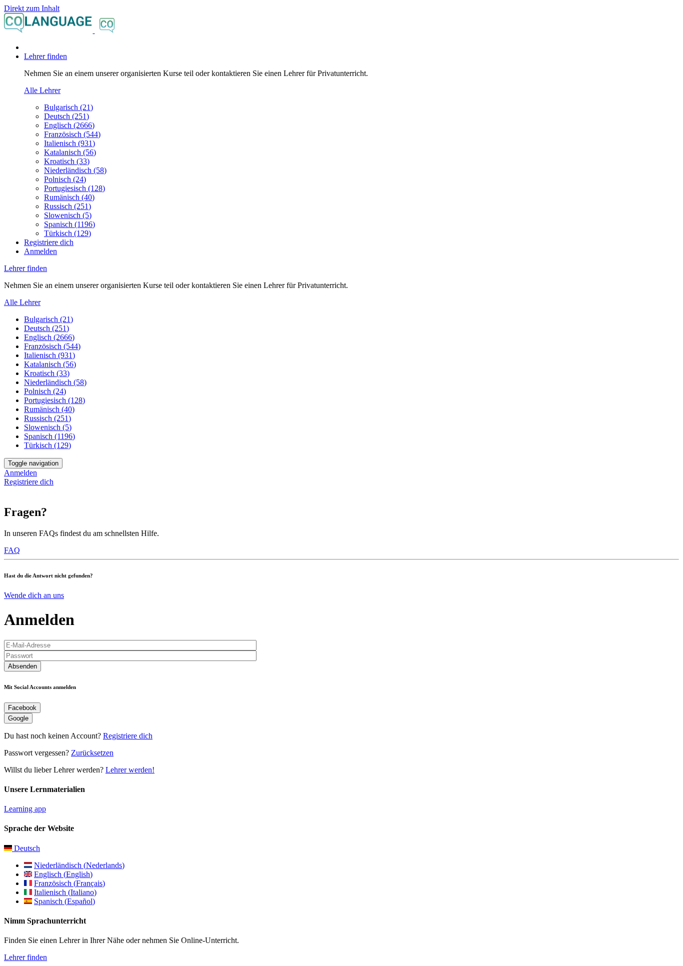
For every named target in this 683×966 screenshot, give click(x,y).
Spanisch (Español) (64, 901)
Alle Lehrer (42, 90)
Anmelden (40, 251)
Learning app (25, 808)
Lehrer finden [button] (45, 56)
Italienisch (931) (69, 143)
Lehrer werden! (130, 770)
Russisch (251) (67, 206)
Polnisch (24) (65, 179)
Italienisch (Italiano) (65, 892)
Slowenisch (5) (68, 215)
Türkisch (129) (67, 233)
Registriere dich (49, 242)
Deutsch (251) (66, 116)
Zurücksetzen (92, 752)
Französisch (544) (72, 134)
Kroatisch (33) (67, 161)
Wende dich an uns (34, 595)
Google (18, 718)
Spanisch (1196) (69, 224)
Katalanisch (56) (70, 152)
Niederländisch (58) (75, 170)
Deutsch (26, 848)
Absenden (22, 666)
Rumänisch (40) (69, 197)
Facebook (22, 708)
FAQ (12, 550)
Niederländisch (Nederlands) (79, 865)
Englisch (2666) (69, 125)
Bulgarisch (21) (68, 107)
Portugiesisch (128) (74, 188)
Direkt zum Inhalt (32, 8)
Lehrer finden (25, 957)
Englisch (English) (63, 874)
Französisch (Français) (69, 883)
